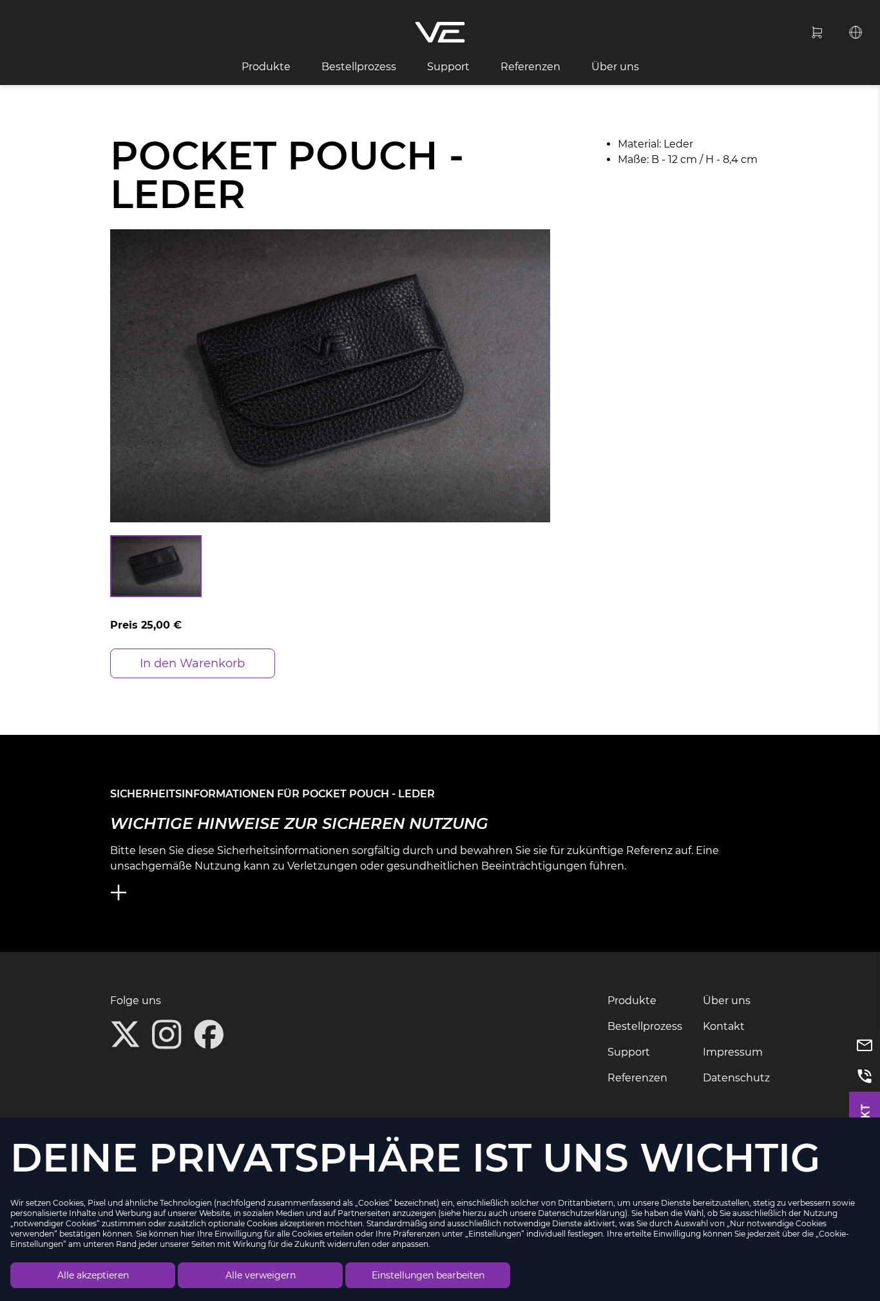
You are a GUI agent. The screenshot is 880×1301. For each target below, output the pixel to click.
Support (448, 67)
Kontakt (724, 1026)
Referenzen (530, 67)
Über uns (615, 67)
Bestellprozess (358, 67)
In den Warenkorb (192, 663)
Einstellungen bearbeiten (428, 1275)
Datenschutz (736, 1078)
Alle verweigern (260, 1275)
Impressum (733, 1052)
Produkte (266, 67)
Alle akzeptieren (93, 1275)
